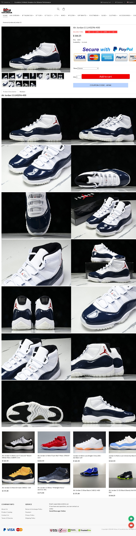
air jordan (14, 15)
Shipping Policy (30, 518)
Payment (28, 512)
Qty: (74, 77)
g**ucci (48, 15)
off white (82, 15)
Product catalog (6, 512)
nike (63, 15)
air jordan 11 (18, 22)
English (131, 2)
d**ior (38, 15)
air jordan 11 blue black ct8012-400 (86, 490)
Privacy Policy (29, 515)
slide (104, 15)
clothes (112, 15)
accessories (124, 15)
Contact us (6, 2)
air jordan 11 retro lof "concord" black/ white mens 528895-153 (17, 457)
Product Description (9, 91)
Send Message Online (57, 511)
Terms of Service (7, 518)
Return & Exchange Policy (33, 509)
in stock (84, 42)
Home (5, 15)
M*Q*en (71, 15)
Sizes (75, 68)
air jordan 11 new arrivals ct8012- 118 (16, 488)
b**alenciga (27, 15)
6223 (79, 40)
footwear (93, 15)
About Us (4, 509)
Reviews (22, 91)
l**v (56, 15)
